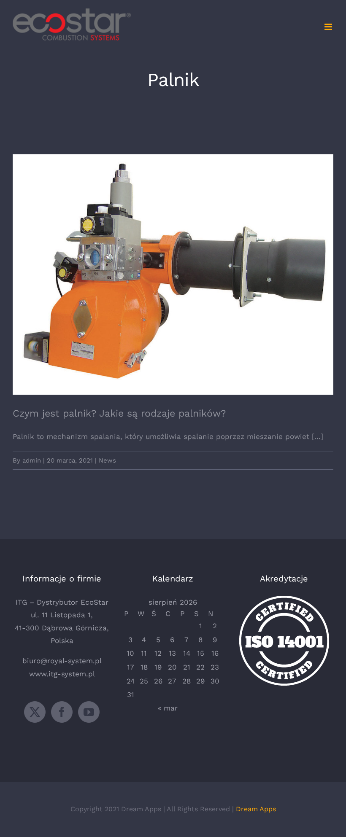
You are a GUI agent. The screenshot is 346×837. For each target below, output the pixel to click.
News (107, 460)
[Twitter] (35, 712)
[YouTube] (89, 712)
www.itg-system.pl (62, 674)
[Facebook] (62, 712)
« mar (168, 708)
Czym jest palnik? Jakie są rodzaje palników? (173, 267)
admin (31, 460)
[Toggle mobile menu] (328, 26)
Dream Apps (256, 809)
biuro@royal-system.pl (62, 661)
